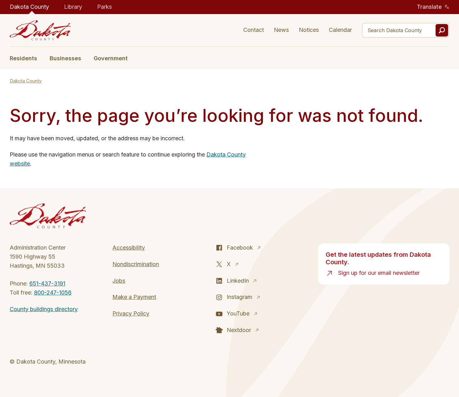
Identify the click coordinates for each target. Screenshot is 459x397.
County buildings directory (44, 309)
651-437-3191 (47, 283)
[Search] (442, 30)
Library (73, 6)
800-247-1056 (53, 292)
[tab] (26, 58)
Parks (104, 6)
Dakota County (29, 6)
